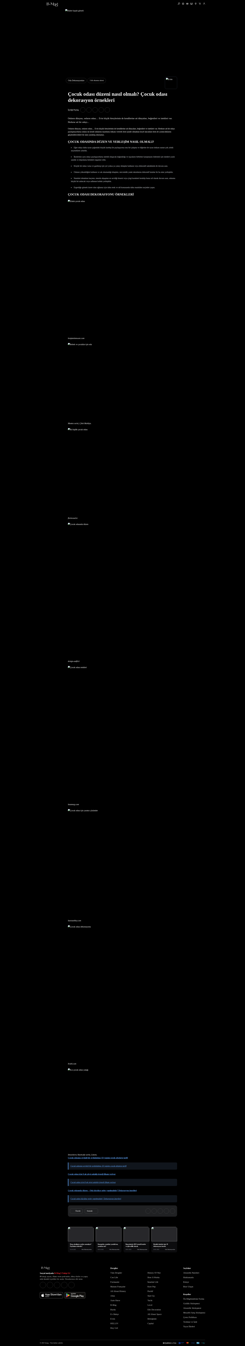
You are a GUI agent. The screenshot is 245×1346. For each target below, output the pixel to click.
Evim (112, 1319)
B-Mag (113, 1305)
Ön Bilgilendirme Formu (193, 1299)
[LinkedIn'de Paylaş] (101, 109)
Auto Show (115, 1300)
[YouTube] (50, 1285)
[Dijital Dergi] (191, 4)
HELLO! (114, 1323)
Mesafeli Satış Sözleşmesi (194, 1313)
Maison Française (117, 1287)
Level (150, 1305)
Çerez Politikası (190, 1317)
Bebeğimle (152, 1319)
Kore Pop (152, 1287)
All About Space (155, 1314)
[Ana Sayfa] (45, 1268)
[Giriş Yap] (204, 4)
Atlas (112, 1296)
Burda (113, 1310)
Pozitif (150, 1291)
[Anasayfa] (183, 4)
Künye (186, 1282)
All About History (118, 1291)
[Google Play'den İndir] (75, 1295)
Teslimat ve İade (190, 1322)
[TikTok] (71, 1285)
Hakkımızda (188, 1277)
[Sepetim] (200, 4)
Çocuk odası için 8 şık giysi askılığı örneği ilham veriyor (93, 1182)
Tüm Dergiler (116, 1273)
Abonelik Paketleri (191, 1273)
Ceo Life (114, 1277)
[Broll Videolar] (196, 4)
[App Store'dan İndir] (51, 1295)
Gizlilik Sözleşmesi (191, 1303)
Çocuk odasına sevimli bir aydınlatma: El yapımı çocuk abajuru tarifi (98, 1166)
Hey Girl (114, 1328)
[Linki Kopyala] (172, 1211)
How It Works (154, 1277)
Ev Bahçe (114, 1314)
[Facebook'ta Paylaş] (82, 109)
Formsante (114, 1282)
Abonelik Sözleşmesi (192, 1308)
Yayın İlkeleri (189, 1326)
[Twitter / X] (57, 1285)
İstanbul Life (153, 1282)
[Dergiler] (187, 4)
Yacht (150, 1300)
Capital (151, 1323)
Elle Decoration (154, 1310)
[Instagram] (43, 1285)
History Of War (154, 1273)
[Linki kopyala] (107, 109)
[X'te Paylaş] (88, 109)
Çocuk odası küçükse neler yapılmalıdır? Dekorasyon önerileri (95, 1199)
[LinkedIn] (64, 1285)
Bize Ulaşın (188, 1287)
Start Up (151, 1296)
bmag (46, 1343)
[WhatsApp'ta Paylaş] (95, 109)
